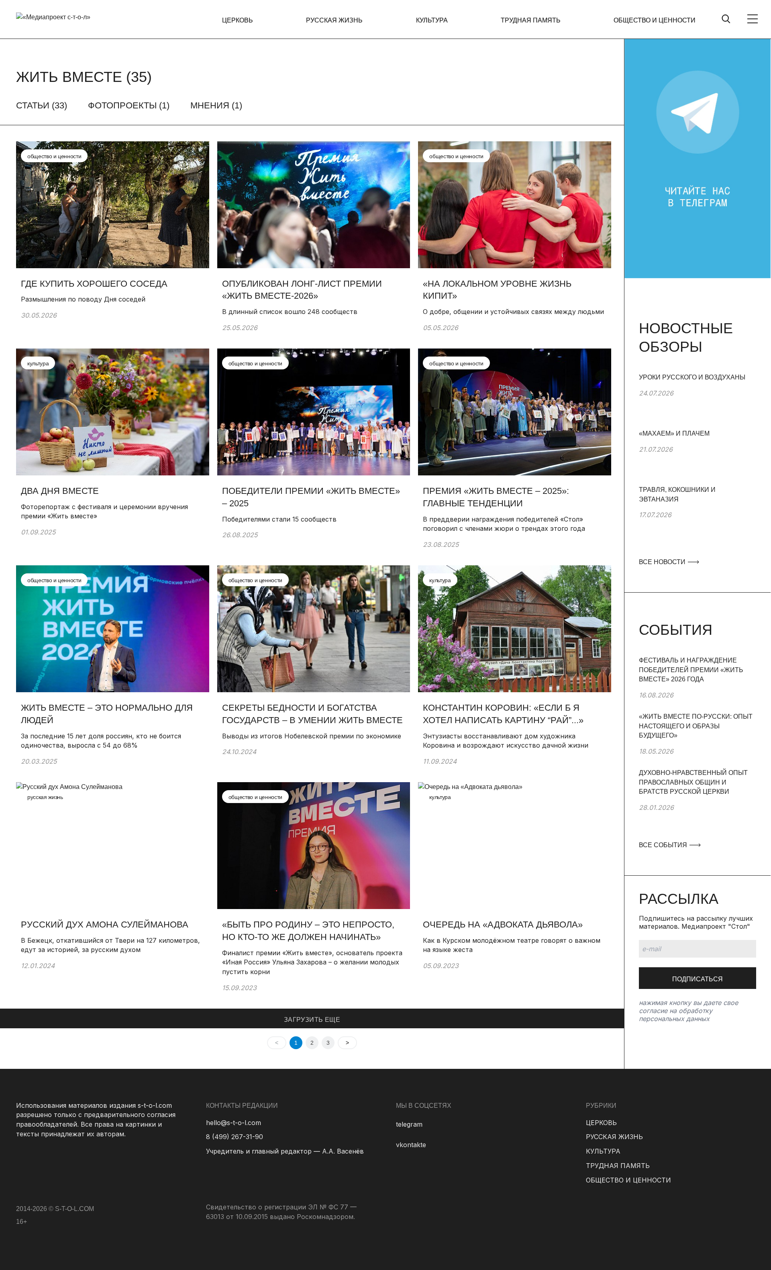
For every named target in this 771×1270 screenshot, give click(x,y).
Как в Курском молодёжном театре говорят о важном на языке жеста (511, 945)
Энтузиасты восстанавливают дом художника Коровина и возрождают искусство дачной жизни (505, 741)
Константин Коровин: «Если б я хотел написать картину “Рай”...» (503, 714)
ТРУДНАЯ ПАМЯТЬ (531, 20)
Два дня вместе (60, 491)
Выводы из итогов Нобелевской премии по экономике (311, 736)
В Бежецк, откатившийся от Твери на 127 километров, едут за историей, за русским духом (110, 945)
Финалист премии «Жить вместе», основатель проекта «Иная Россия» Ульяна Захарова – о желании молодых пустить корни (312, 962)
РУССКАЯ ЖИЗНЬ (334, 20)
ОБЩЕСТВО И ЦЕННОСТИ (655, 20)
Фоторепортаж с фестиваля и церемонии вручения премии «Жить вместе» (104, 511)
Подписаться (697, 979)
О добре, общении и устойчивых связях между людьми (513, 312)
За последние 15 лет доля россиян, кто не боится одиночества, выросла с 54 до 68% (101, 741)
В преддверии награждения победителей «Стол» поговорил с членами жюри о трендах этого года (504, 524)
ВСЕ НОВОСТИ (663, 562)
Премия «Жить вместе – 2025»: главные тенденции (496, 497)
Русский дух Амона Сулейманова (104, 924)
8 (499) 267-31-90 (234, 1137)
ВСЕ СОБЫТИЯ (664, 845)
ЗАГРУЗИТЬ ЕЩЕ (312, 1019)
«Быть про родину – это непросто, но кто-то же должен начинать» (308, 930)
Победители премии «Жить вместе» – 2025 (311, 497)
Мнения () (216, 105)
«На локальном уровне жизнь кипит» (497, 290)
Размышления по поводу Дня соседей (83, 299)
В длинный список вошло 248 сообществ (289, 312)
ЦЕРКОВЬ (237, 20)
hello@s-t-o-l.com (233, 1123)
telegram (409, 1124)
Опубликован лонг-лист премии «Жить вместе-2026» (302, 290)
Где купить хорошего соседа (94, 284)
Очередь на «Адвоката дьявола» (503, 924)
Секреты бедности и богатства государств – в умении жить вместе (312, 714)
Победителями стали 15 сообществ (279, 519)
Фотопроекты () (128, 105)
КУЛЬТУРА (432, 20)
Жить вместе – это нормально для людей (107, 714)
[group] (697, 401)
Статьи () (41, 105)
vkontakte (411, 1145)
